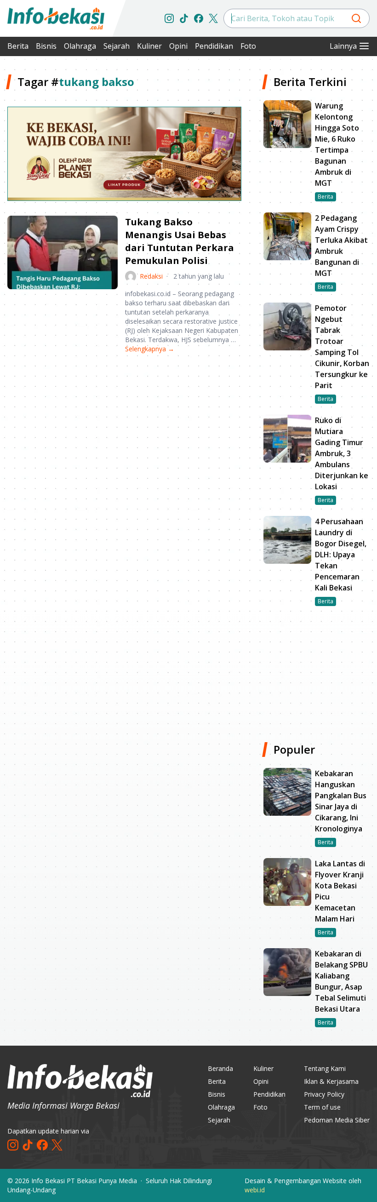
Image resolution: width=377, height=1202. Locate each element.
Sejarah (116, 46)
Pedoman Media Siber (337, 1120)
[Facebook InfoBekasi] (198, 18)
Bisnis (46, 46)
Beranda (220, 1068)
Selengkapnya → (149, 348)
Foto (248, 46)
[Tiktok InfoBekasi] (183, 18)
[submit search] (356, 18)
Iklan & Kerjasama (331, 1081)
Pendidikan (214, 46)
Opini (178, 46)
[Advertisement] (124, 432)
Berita (18, 46)
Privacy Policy (324, 1094)
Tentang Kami (325, 1068)
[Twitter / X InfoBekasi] (213, 18)
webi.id (255, 1189)
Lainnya (343, 46)
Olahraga (80, 46)
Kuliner (149, 46)
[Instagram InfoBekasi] (169, 18)
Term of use (322, 1107)
